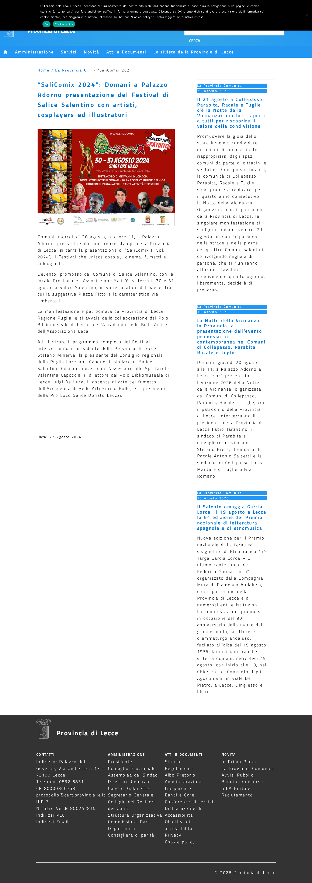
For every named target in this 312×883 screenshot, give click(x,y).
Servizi (69, 52)
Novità (91, 52)
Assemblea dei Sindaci (133, 775)
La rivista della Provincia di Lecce (193, 52)
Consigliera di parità (131, 835)
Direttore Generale (129, 781)
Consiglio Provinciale (132, 768)
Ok (46, 24)
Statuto (173, 761)
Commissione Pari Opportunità (128, 824)
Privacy (173, 835)
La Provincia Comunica (79, 70)
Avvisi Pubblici (238, 775)
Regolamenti (179, 768)
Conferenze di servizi (189, 801)
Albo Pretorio (180, 775)
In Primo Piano (239, 761)
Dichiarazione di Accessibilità (183, 811)
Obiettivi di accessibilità (179, 824)
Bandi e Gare (180, 795)
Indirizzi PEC (50, 815)
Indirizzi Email (52, 821)
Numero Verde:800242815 (66, 808)
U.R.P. (42, 801)
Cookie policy (180, 841)
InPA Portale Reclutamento (237, 791)
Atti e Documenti (126, 52)
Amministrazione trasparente (184, 784)
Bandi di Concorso (242, 781)
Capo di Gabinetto (128, 788)
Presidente (120, 761)
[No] (307, 15)
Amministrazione (34, 52)
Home (43, 70)
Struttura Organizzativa (135, 815)
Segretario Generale (130, 795)
